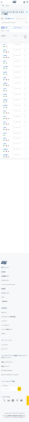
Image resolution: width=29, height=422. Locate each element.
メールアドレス (4, 385)
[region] (21, 142)
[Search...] (3, 5)
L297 (4, 44)
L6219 (4, 61)
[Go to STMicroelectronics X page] (4, 400)
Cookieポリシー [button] (21, 417)
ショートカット (4, 344)
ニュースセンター (5, 325)
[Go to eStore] (24, 2)
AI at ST (3, 333)
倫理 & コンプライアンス (7, 362)
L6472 (4, 116)
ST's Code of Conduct (6, 370)
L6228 (4, 77)
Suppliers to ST (5, 293)
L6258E (5, 94)
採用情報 (3, 288)
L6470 (4, 111)
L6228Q (5, 83)
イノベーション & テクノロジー (8, 284)
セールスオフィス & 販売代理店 (8, 316)
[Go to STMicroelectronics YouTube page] (21, 400)
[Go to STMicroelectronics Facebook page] (17, 400)
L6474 (4, 122)
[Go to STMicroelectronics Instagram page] (13, 400)
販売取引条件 (15, 415)
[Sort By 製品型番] (6, 36)
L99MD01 (5, 149)
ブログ (2, 297)
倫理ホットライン (5, 366)
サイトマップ (4, 348)
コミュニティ (4, 320)
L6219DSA (5, 66)
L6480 (4, 127)
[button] (2, 2)
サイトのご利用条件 (7, 415)
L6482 (4, 133)
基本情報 (3, 271)
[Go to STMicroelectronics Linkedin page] (8, 400)
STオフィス (4, 312)
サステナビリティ (5, 280)
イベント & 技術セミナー (7, 329)
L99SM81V (5, 154)
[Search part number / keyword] (27, 22)
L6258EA (5, 99)
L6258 (4, 88)
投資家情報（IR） (5, 276)
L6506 (4, 138)
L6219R (5, 72)
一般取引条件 (4, 301)
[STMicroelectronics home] (14, 2)
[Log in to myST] (27, 2)
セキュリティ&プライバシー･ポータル (9, 374)
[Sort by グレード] (22, 35)
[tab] (2, 18)
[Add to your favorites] (8, 31)
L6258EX (5, 105)
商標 (20, 415)
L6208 (4, 50)
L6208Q (5, 55)
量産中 (4, 46)
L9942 (4, 143)
